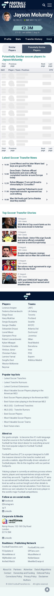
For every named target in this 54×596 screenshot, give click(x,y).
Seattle (31, 322)
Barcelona (32, 346)
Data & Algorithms (43, 569)
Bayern (31, 357)
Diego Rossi (7, 315)
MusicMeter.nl (34, 554)
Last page (50, 65)
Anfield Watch (8, 561)
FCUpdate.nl (7, 551)
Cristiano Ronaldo (10, 346)
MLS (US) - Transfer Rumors (17, 410)
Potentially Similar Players (37, 48)
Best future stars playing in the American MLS (25, 401)
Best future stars (12, 426)
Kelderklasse (33, 558)
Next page (43, 65)
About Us (7, 569)
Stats (18, 39)
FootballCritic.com (36, 547)
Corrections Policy (14, 576)
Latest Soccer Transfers (15, 378)
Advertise (28, 569)
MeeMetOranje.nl (36, 561)
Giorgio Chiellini (9, 325)
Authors (27, 580)
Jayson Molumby (33, 15)
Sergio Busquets (9, 322)
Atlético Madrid (35, 360)
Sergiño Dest (8, 360)
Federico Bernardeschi (12, 311)
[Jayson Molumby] (6, 16)
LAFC (30, 308)
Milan (30, 339)
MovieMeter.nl (8, 554)
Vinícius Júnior (8, 350)
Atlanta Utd (33, 329)
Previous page (12, 65)
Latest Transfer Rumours (15, 382)
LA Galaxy (32, 311)
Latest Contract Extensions (16, 386)
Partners (17, 569)
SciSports (6, 466)
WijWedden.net (9, 558)
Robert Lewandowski (11, 339)
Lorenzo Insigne (9, 308)
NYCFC (31, 325)
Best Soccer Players (13, 414)
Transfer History (33, 39)
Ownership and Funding (24, 573)
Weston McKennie (10, 363)
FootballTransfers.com (12, 547)
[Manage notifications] (47, 589)
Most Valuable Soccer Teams (17, 422)
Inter (30, 350)
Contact (7, 573)
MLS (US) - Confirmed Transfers (18, 406)
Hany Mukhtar (8, 318)
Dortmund (32, 332)
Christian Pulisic (9, 353)
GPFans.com (33, 551)
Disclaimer (43, 576)
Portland (32, 318)
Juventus (32, 336)
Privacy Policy (30, 576)
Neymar (5, 367)
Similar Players (12, 48)
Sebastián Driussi (10, 329)
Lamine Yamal (8, 357)
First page (4, 65)
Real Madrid (33, 343)
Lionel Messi (8, 332)
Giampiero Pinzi (9, 336)
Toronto (31, 315)
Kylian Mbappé (9, 343)
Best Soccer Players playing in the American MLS (26, 397)
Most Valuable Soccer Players (17, 418)
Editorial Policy (43, 573)
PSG (30, 353)
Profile (7, 39)
